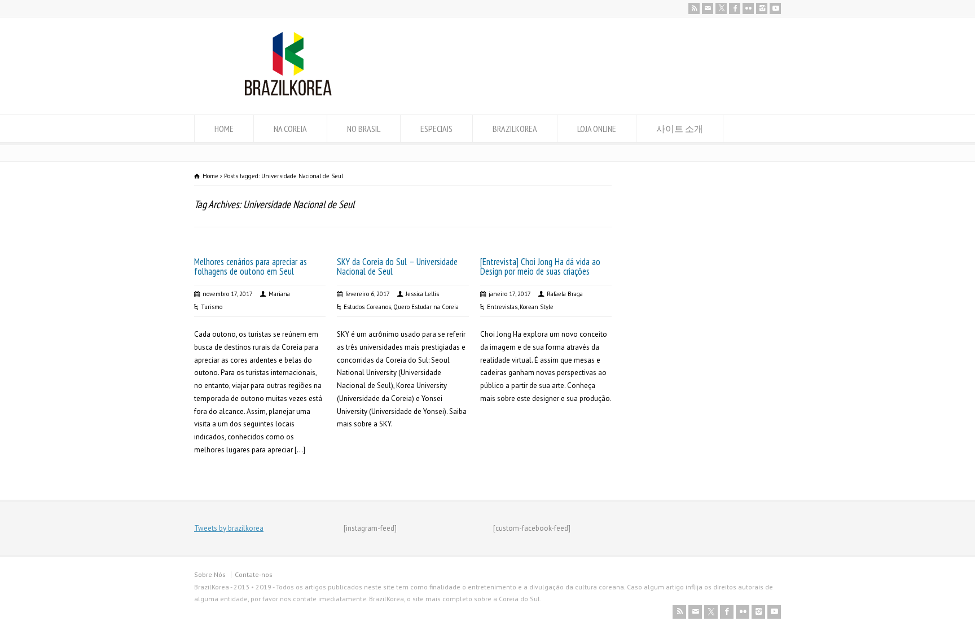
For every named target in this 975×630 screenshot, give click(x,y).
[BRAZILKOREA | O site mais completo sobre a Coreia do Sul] (288, 93)
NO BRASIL (363, 128)
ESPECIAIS (436, 128)
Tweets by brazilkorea (228, 528)
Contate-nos (254, 574)
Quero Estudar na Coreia (426, 307)
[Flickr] (748, 8)
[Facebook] (734, 8)
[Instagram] (761, 8)
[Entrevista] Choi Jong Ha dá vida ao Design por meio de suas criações (540, 266)
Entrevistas (502, 307)
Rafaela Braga (565, 294)
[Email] (707, 8)
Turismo (211, 307)
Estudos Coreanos (367, 307)
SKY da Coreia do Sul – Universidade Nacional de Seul (397, 266)
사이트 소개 (679, 128)
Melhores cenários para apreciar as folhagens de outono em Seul (250, 266)
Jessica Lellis (422, 294)
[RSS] (694, 8)
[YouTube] (775, 8)
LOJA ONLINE (596, 128)
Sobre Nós (210, 574)
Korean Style (537, 307)
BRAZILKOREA (515, 128)
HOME (224, 128)
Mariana (279, 294)
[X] (721, 8)
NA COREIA (290, 128)
